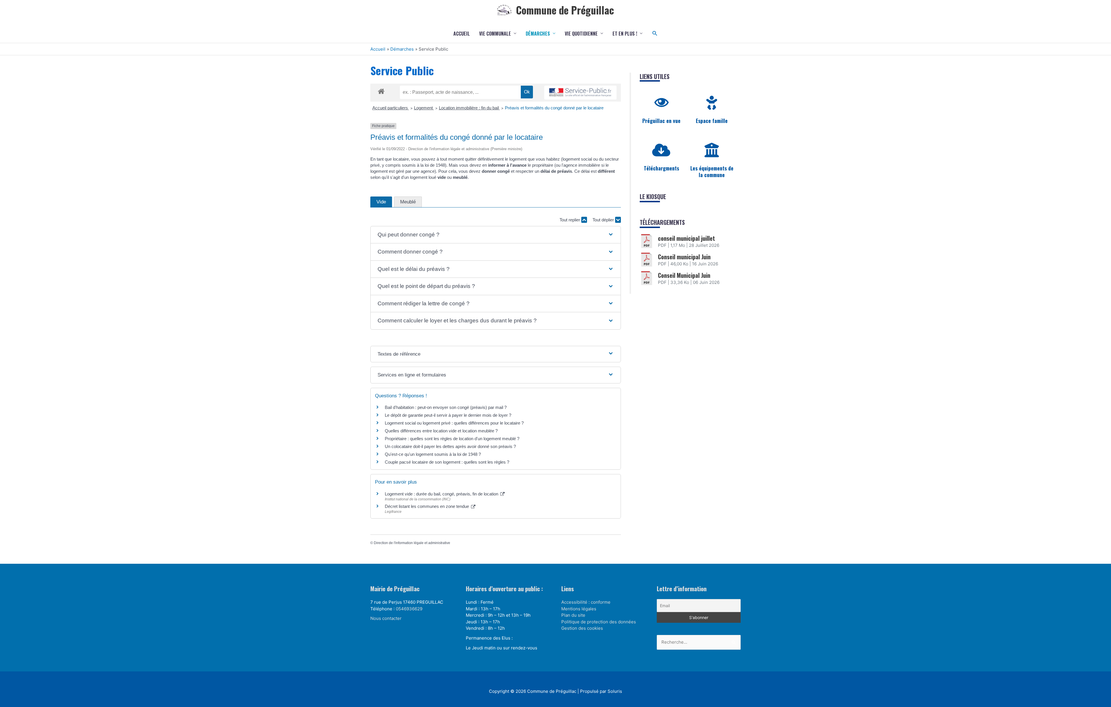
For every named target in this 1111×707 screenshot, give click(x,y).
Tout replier (570, 219)
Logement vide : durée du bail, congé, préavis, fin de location (442, 493)
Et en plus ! (624, 33)
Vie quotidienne (581, 33)
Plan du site (573, 615)
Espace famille (712, 120)
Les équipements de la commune (711, 171)
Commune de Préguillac (565, 9)
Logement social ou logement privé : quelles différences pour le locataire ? (454, 422)
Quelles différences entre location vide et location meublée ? (441, 430)
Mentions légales (578, 608)
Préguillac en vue (661, 120)
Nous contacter (386, 618)
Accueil (461, 33)
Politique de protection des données (598, 622)
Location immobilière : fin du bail (469, 107)
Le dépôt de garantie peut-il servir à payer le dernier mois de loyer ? (448, 415)
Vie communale (495, 33)
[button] (655, 33)
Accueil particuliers (390, 107)
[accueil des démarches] (381, 90)
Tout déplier (604, 219)
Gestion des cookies (582, 628)
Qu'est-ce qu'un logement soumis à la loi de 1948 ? (433, 454)
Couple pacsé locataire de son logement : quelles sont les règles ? (447, 462)
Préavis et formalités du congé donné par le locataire (554, 107)
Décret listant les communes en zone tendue (427, 506)
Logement (424, 107)
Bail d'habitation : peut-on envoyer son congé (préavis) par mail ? (446, 407)
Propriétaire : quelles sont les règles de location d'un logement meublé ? (452, 438)
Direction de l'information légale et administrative (412, 543)
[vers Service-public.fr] (580, 93)
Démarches (538, 33)
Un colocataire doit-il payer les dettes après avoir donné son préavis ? (450, 446)
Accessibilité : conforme (585, 602)
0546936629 (409, 608)
